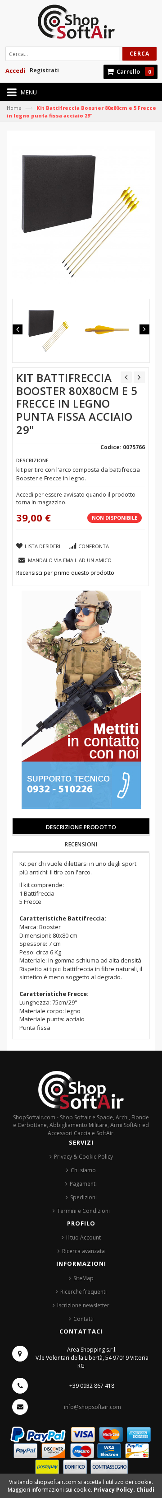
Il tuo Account (83, 1237)
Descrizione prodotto (81, 827)
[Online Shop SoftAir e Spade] (81, 24)
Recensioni (81, 844)
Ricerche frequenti (83, 1292)
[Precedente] (126, 377)
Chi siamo (83, 1170)
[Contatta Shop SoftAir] (81, 699)
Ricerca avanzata (83, 1251)
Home (14, 107)
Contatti (83, 1319)
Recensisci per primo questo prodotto (65, 573)
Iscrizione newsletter (83, 1305)
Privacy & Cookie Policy (83, 1156)
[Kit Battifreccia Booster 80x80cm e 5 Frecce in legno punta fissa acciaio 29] (48, 330)
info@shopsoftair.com (92, 1407)
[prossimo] (139, 377)
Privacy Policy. (115, 1489)
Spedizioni (83, 1197)
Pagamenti (83, 1184)
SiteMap (83, 1278)
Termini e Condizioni (83, 1211)
